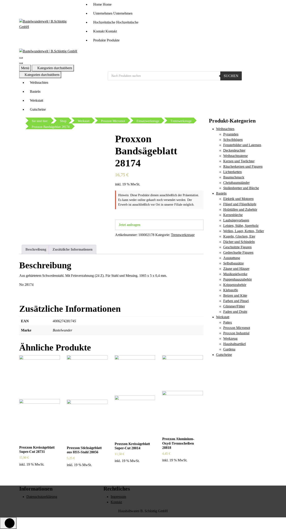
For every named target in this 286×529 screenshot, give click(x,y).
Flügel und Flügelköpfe (239, 204)
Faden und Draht (235, 312)
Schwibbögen (233, 140)
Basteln (35, 91)
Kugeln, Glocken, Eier (239, 236)
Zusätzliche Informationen (73, 249)
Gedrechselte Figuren (238, 252)
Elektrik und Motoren (238, 199)
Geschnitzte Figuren (237, 247)
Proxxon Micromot (236, 328)
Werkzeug (230, 338)
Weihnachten (39, 82)
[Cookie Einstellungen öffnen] (9, 519)
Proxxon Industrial (236, 333)
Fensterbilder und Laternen (242, 145)
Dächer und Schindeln (239, 242)
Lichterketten (232, 172)
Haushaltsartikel (234, 344)
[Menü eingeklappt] (21, 57)
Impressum (118, 497)
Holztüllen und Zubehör (240, 209)
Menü (25, 68)
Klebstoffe (230, 290)
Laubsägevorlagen (236, 220)
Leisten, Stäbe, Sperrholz (241, 226)
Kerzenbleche (233, 215)
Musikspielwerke (235, 274)
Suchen (231, 76)
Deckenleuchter (234, 150)
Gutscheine (38, 109)
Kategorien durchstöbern (54, 68)
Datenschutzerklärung (41, 497)
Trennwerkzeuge (183, 235)
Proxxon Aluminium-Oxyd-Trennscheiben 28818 (178, 443)
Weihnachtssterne (235, 156)
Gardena (229, 349)
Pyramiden (230, 134)
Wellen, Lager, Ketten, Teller (243, 231)
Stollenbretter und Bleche (241, 188)
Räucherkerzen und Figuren (243, 166)
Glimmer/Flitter (234, 306)
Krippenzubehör (234, 285)
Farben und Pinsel (236, 301)
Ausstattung (231, 258)
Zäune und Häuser (236, 269)
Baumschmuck (233, 177)
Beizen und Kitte (235, 295)
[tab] (36, 249)
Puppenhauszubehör (237, 279)
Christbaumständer (236, 183)
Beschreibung (35, 249)
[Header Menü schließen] (21, 63)
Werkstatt (36, 100)
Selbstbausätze (233, 263)
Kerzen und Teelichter (238, 161)
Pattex (227, 322)
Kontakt (116, 502)
